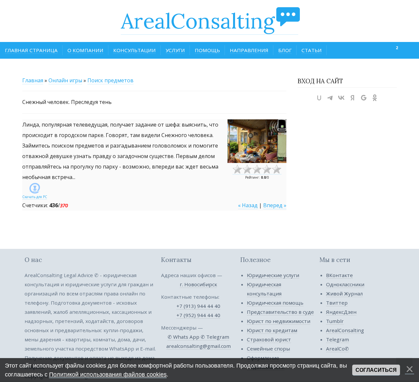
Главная (32, 80)
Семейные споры (268, 348)
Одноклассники (345, 284)
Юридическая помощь (275, 302)
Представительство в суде (280, 312)
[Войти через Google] (364, 98)
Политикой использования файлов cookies (108, 374)
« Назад (248, 205)
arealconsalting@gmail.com (198, 346)
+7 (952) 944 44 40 (198, 315)
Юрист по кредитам (272, 330)
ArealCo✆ (337, 348)
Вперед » (274, 205)
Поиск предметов (110, 80)
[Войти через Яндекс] (352, 98)
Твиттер (337, 302)
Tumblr (335, 321)
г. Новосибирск (198, 284)
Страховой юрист (269, 339)
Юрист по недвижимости (278, 321)
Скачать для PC (34, 196)
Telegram (337, 339)
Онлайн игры (65, 80)
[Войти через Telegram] (330, 98)
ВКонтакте (339, 275)
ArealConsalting (198, 21)
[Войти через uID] (319, 98)
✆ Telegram (215, 336)
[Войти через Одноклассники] (375, 98)
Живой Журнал (344, 293)
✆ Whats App (184, 336)
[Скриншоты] (257, 141)
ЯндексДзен (341, 312)
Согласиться (376, 370)
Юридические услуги (273, 275)
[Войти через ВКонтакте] (341, 98)
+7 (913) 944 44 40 (198, 306)
